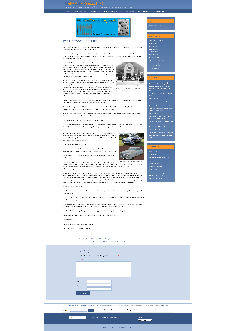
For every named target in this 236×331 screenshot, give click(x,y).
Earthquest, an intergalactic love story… (159, 159)
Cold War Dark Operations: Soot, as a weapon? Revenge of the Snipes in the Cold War (161, 88)
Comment (79, 260)
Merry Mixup (154, 51)
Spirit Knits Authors (158, 11)
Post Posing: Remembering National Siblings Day (94, 238)
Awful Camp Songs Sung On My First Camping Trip (112, 241)
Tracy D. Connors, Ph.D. (155, 63)
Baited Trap (153, 151)
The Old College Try (154, 129)
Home (68, 11)
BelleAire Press (153, 43)
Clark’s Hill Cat (154, 163)
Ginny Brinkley (153, 54)
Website (78, 289)
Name (78, 281)
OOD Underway (153, 98)
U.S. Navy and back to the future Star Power (161, 121)
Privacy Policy (113, 317)
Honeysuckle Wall (154, 57)
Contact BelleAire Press (127, 11)
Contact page (164, 305)
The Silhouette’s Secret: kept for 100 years (161, 132)
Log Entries (154, 65)
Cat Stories (152, 46)
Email (78, 285)
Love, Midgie (153, 169)
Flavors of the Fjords (155, 166)
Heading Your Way (95, 11)
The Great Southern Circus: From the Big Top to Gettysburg (160, 177)
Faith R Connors (153, 49)
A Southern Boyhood (155, 40)
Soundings (154, 68)
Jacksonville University (155, 60)
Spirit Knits (153, 154)
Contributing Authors (110, 11)
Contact (94, 319)
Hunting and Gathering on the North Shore (160, 106)
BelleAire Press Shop (80, 11)
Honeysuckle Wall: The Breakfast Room (160, 127)
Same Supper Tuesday (155, 124)
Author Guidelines (143, 11)
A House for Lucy (154, 113)
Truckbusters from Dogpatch (158, 173)
